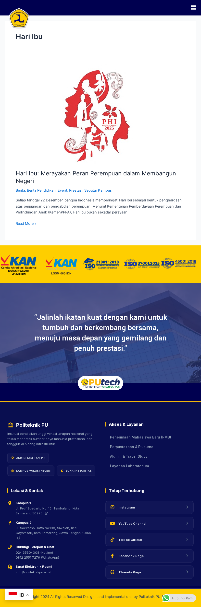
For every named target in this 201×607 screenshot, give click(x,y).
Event (62, 190)
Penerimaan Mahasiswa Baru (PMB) (140, 437)
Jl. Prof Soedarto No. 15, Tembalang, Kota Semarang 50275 (47, 510)
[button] (115, 7)
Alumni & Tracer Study (129, 456)
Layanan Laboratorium (129, 466)
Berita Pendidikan (41, 190)
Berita (20, 190)
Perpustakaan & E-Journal (132, 447)
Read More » (26, 223)
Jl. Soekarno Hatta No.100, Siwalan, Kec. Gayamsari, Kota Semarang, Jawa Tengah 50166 (53, 530)
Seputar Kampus (98, 190)
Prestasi (75, 190)
